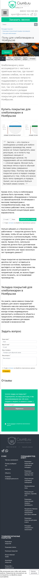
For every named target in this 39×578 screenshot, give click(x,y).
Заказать (7, 52)
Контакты (8, 469)
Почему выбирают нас (10, 464)
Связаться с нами (28, 219)
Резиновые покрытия (8, 542)
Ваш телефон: (6, 350)
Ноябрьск (18, 7)
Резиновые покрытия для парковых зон (28, 473)
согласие (11, 223)
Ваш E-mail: (6, 344)
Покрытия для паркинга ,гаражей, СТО (30, 493)
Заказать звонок (19, 19)
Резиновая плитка (10, 547)
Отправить (6, 371)
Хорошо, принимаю (34, 572)
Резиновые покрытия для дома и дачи (30, 520)
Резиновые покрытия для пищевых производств (28, 502)
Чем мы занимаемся (11, 460)
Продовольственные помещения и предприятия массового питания (30, 511)
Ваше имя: (5, 339)
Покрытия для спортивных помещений (28, 480)
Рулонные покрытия (11, 551)
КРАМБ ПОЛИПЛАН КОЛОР (12, 135)
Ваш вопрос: (6, 355)
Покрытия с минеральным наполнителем (9, 568)
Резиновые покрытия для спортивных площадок (28, 464)
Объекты (8, 473)
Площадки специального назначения (28, 527)
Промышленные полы (29, 487)
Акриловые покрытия (8, 561)
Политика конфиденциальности (11, 477)
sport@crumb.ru (20, 14)
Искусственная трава (10, 555)
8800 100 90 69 (29, 11)
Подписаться (19, 408)
